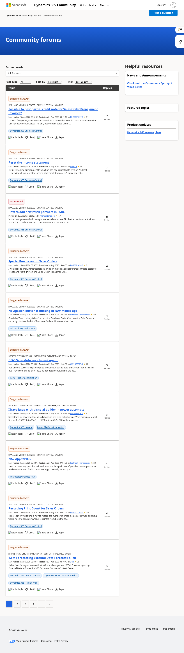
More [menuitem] (103, 5)
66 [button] (80, 166)
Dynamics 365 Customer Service (61, 575)
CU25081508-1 (76, 413)
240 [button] (94, 314)
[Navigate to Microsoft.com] (16, 5)
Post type (11, 81)
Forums (37, 15)
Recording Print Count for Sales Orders (36, 508)
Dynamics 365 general (21, 427)
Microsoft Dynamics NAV (22, 328)
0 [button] (86, 413)
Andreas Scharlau (47, 216)
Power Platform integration (23, 377)
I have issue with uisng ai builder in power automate (46, 410)
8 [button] (86, 265)
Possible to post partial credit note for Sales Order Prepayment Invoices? (53, 111)
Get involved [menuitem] (87, 5)
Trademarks (169, 628)
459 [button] (59, 216)
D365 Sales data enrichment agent (33, 360)
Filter (69, 81)
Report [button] (62, 137)
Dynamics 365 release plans (144, 132)
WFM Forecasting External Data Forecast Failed (42, 558)
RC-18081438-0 (77, 265)
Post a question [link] (163, 12)
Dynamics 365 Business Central (26, 130)
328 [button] (87, 512)
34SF (72, 561)
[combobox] (62, 73)
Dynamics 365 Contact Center (25, 575)
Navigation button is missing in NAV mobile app (42, 311)
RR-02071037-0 (77, 117)
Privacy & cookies (130, 628)
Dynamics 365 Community (55, 5)
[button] (161, 5)
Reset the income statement (28, 162)
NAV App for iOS (19, 459)
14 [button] (87, 117)
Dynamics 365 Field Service (23, 582)
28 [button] (78, 561)
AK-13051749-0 (77, 512)
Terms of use (151, 628)
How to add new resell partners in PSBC (36, 212)
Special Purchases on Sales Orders (32, 261)
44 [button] (86, 364)
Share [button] (50, 137)
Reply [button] (20, 137)
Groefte (73, 166)
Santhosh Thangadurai (80, 314)
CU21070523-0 (76, 364)
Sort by (40, 81)
